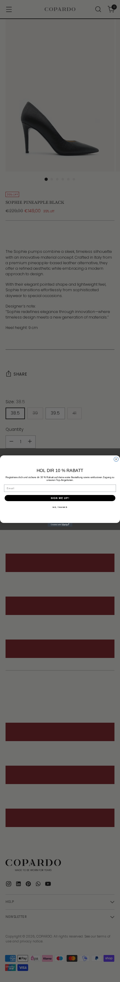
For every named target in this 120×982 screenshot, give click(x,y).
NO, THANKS (60, 507)
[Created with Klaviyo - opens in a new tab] (60, 525)
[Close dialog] (116, 459)
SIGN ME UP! (60, 498)
